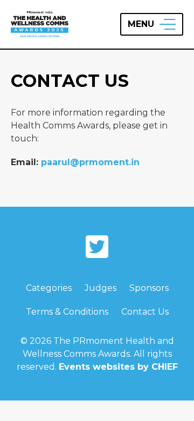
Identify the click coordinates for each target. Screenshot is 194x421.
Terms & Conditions (67, 312)
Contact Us (145, 312)
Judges (100, 288)
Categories (49, 288)
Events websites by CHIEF (118, 367)
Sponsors (149, 288)
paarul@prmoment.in (90, 162)
